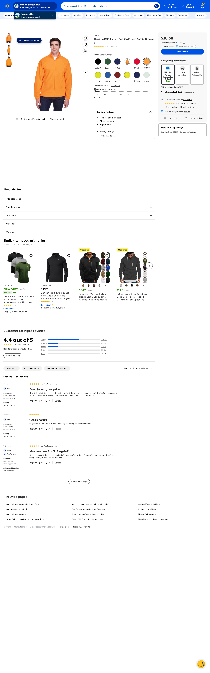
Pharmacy (90, 15)
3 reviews (26, 344)
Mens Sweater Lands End (16, 509)
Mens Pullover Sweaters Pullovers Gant (22, 504)
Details (187, 111)
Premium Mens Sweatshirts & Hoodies (88, 514)
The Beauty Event (122, 15)
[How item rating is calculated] (31, 349)
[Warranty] (151, 223)
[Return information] (194, 46)
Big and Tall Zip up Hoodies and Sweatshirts (90, 519)
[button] (170, 6)
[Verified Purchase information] (56, 383)
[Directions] (151, 215)
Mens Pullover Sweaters (16, 514)
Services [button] (29, 15)
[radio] (98, 63)
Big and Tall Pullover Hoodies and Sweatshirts (25, 519)
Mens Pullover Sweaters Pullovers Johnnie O (90, 504)
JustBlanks (187, 99)
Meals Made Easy (154, 15)
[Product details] (151, 199)
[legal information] (184, 43)
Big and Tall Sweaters (147, 514)
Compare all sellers (188, 132)
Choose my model (57, 119)
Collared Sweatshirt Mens (149, 504)
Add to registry (196, 118)
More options (189, 92)
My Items (170, 15)
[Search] (156, 6)
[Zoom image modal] (85, 50)
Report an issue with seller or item (180, 107)
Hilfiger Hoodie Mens (147, 509)
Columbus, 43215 (175, 87)
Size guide (115, 85)
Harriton (97, 35)
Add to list (174, 118)
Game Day (138, 15)
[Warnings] (151, 232)
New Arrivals (105, 15)
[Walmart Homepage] (7, 6)
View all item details (107, 136)
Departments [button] (11, 15)
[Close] (53, 15)
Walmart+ (182, 15)
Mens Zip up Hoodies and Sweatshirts (153, 519)
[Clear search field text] (149, 6)
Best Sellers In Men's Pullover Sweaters (88, 509)
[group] (105, 46)
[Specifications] (151, 207)
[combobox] (110, 6)
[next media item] (85, 73)
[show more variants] (105, 285)
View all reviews (13, 356)
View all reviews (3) (79, 481)
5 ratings (114, 46)
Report (58, 400)
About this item (13, 189)
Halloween (64, 15)
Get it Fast (77, 15)
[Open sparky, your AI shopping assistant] (201, 664)
